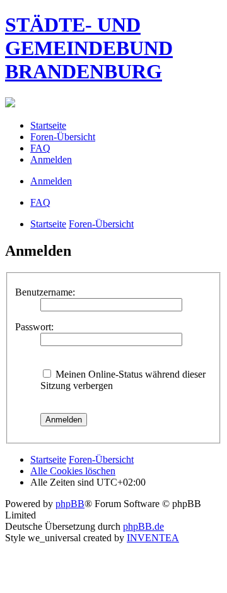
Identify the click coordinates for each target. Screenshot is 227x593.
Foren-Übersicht (101, 224)
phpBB (69, 503)
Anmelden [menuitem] (51, 159)
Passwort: (34, 326)
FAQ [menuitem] (40, 148)
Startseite (48, 224)
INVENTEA (153, 537)
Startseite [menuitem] (48, 125)
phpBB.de (143, 526)
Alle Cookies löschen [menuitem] (72, 470)
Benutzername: (45, 292)
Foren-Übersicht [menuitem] (62, 136)
